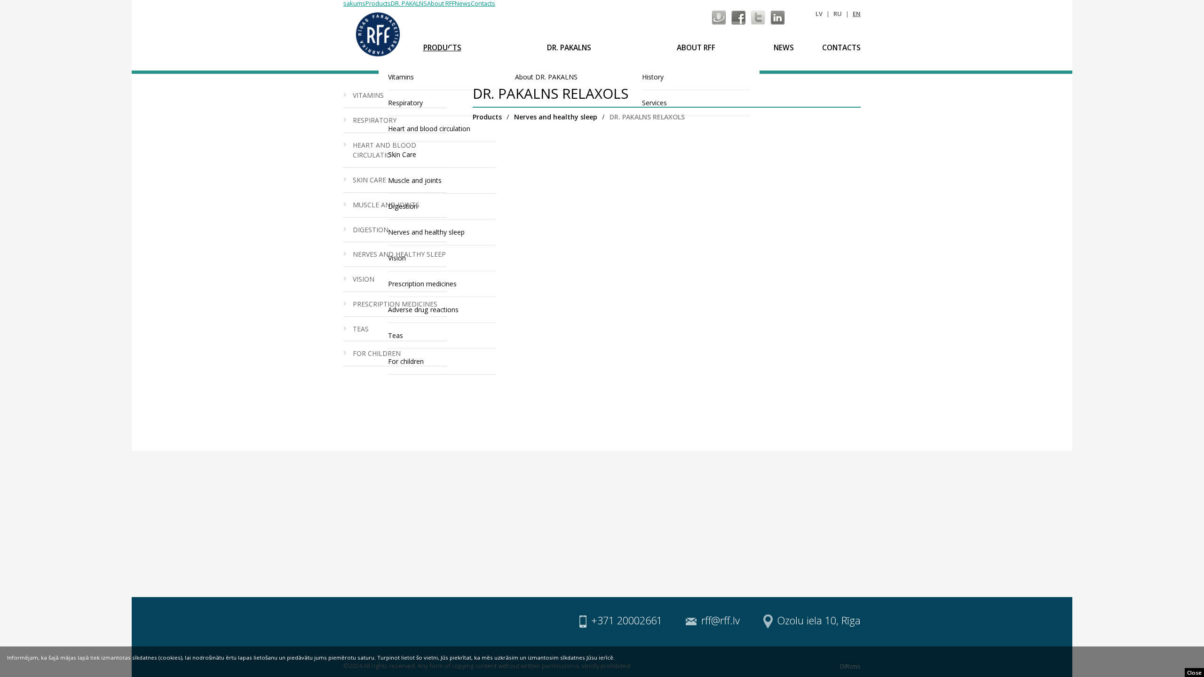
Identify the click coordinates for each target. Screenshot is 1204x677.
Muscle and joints (386, 204)
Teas (361, 328)
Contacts (841, 48)
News (784, 48)
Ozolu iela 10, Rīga (819, 620)
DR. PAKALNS (569, 48)
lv (819, 13)
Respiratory (374, 120)
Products (442, 48)
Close (1194, 672)
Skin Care (369, 179)
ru (837, 13)
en (857, 13)
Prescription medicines (395, 303)
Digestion (370, 229)
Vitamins (368, 95)
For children (377, 353)
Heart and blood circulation (384, 150)
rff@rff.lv (466, 30)
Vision (363, 279)
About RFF (696, 48)
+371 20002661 (626, 620)
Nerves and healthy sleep (399, 254)
